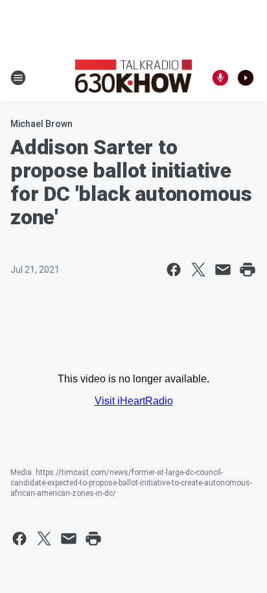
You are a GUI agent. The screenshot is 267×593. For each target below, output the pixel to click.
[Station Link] (133, 78)
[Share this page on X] (198, 270)
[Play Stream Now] (245, 78)
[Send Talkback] (220, 78)
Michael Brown (41, 124)
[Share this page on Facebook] (174, 270)
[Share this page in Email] (223, 270)
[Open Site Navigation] (18, 78)
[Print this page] (247, 270)
